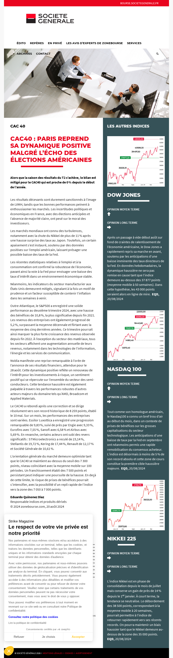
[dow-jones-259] (136, 161)
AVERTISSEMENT (84, 653)
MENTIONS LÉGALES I (54, 653)
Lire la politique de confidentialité (27, 622)
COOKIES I (70, 653)
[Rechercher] (156, 53)
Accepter (78, 636)
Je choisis (48, 636)
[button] (9, 651)
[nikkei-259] (136, 505)
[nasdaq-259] (136, 335)
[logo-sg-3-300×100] (46, 22)
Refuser (19, 636)
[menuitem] (138, 3)
